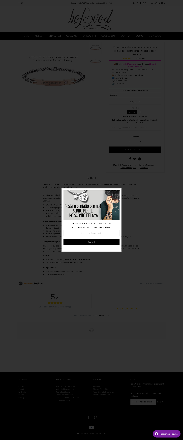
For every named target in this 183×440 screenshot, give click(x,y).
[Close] (119, 190)
